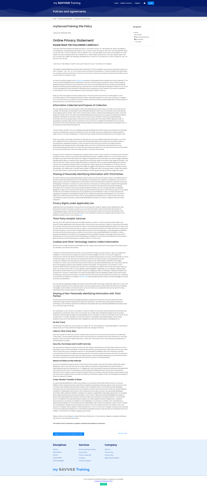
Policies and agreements (65, 18)
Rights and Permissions (112, 458)
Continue (103, 484)
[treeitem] (142, 37)
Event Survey (83, 452)
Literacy (55, 449)
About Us (107, 449)
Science (55, 455)
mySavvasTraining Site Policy (103, 481)
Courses (138, 42)
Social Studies (57, 458)
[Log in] (144, 3)
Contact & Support (85, 461)
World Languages (58, 461)
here (80, 215)
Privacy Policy (109, 455)
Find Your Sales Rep (85, 455)
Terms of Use (80, 80)
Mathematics (57, 452)
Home (54, 18)
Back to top (123, 433)
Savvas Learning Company (87, 449)
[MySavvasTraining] (67, 3)
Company (82, 458)
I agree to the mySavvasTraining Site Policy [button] (68, 434)
